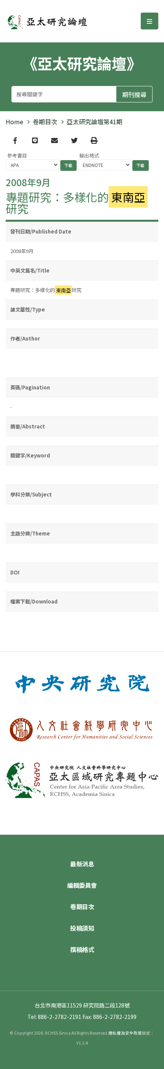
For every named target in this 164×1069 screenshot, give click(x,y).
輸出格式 (89, 155)
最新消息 (82, 863)
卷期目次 (45, 121)
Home (14, 121)
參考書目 (17, 155)
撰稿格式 (82, 949)
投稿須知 (82, 928)
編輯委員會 (82, 885)
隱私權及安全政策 (125, 1033)
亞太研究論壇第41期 (94, 121)
